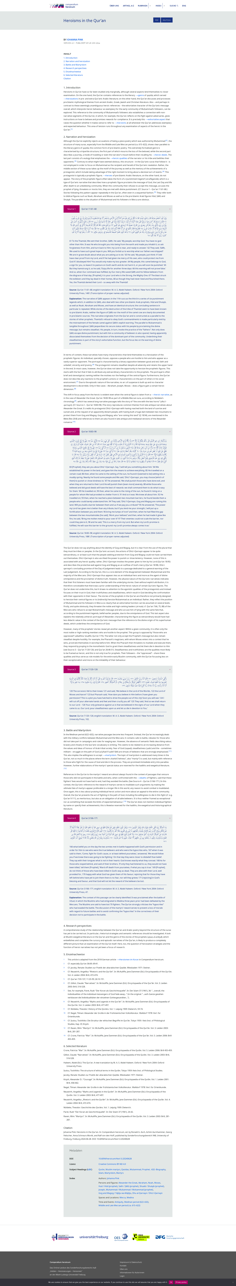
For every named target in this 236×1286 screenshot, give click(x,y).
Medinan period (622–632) (136, 1202)
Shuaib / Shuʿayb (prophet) (152, 1186)
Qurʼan (102, 1169)
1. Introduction (70, 57)
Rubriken (142, 5)
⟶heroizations (71, 98)
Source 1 (71, 209)
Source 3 (71, 669)
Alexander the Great (128, 1182)
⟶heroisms (120, 122)
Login (122, 1276)
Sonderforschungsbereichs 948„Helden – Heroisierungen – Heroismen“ (73, 1269)
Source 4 (71, 818)
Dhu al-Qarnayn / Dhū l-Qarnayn (147, 1193)
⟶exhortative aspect (155, 119)
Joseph (102, 1189)
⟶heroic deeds (159, 154)
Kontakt (123, 1265)
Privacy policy (181, 1282)
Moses (157, 1182)
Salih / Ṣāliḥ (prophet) (129, 1186)
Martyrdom (110, 1173)
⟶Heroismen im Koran (128, 959)
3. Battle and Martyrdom (75, 64)
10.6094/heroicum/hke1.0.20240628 (115, 1158)
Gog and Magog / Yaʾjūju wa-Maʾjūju (115, 1193)
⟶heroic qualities (118, 158)
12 (64, 1028)
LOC (89, 1169)
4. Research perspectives (75, 68)
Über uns (114, 5)
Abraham (142, 1182)
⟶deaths (141, 777)
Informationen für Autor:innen (132, 1272)
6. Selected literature (73, 75)
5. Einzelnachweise (72, 71)
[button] (118, 209)
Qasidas (125, 1169)
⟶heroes (107, 175)
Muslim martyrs (113, 1169)
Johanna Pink (75, 39)
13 (64, 1035)
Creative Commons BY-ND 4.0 (112, 1164)
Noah (150, 1182)
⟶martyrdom (109, 755)
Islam (101, 1173)
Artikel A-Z (128, 5)
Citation (67, 78)
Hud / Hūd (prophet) (108, 1186)
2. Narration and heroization (77, 61)
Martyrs (120, 1173)
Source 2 (71, 431)
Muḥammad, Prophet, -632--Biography (148, 1169)
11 (64, 1020)
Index (159, 5)
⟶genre (139, 95)
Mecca (123, 1197)
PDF (156, 20)
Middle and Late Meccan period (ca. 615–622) (119, 1205)
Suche (173, 5)
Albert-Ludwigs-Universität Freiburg (70, 1274)
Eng (184, 5)
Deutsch (167, 20)
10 (64, 1013)
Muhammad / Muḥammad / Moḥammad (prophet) (129, 1189)
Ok (171, 1282)
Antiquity (119, 1202)
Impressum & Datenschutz (131, 1262)
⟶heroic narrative (160, 394)
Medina (130, 1197)
